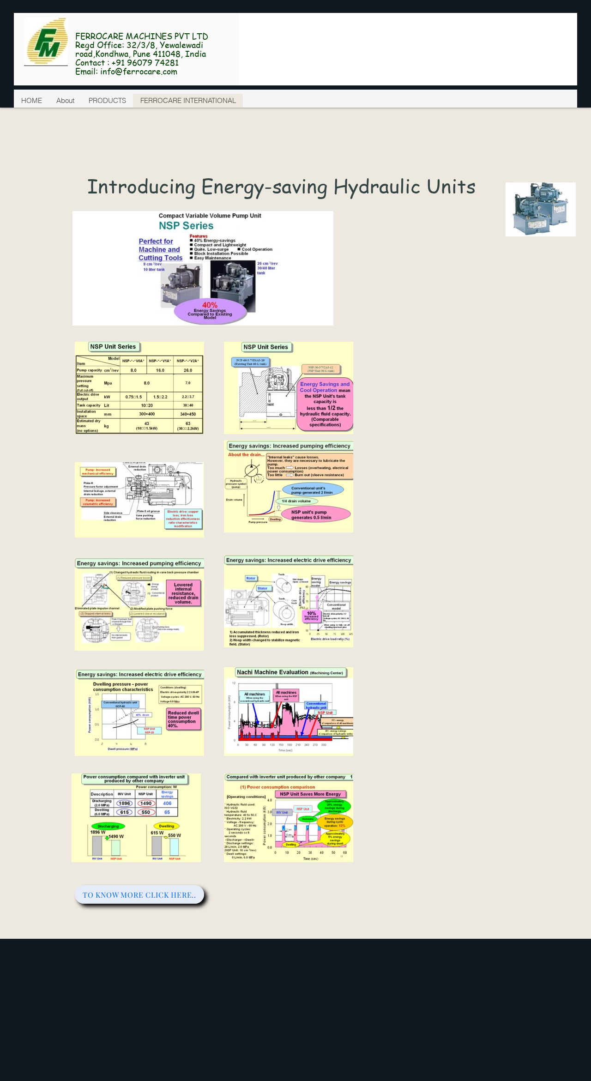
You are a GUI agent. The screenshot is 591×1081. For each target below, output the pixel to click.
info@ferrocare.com (138, 71)
